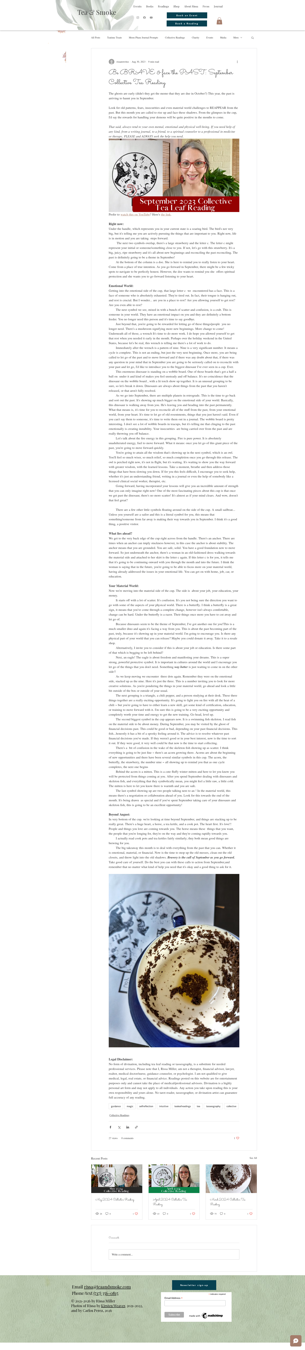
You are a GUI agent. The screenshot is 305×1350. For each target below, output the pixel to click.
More (236, 37)
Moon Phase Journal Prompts (143, 37)
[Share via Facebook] (110, 1127)
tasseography (213, 1106)
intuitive (163, 1106)
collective (231, 1106)
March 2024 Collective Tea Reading (227, 1202)
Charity (195, 37)
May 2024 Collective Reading (114, 1199)
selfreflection (146, 1106)
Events (209, 37)
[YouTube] (151, 17)
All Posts (95, 37)
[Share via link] (136, 1127)
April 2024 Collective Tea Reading (170, 1202)
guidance (116, 1106)
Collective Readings (175, 37)
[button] (219, 21)
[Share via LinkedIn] (127, 1127)
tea (198, 1106)
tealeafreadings (182, 1106)
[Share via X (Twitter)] (119, 1127)
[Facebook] (144, 17)
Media (223, 37)
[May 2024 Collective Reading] (116, 1178)
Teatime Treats (114, 37)
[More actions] (237, 62)
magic (130, 1106)
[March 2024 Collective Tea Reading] (231, 1178)
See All (253, 1158)
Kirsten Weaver (113, 1305)
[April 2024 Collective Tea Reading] (174, 1178)
